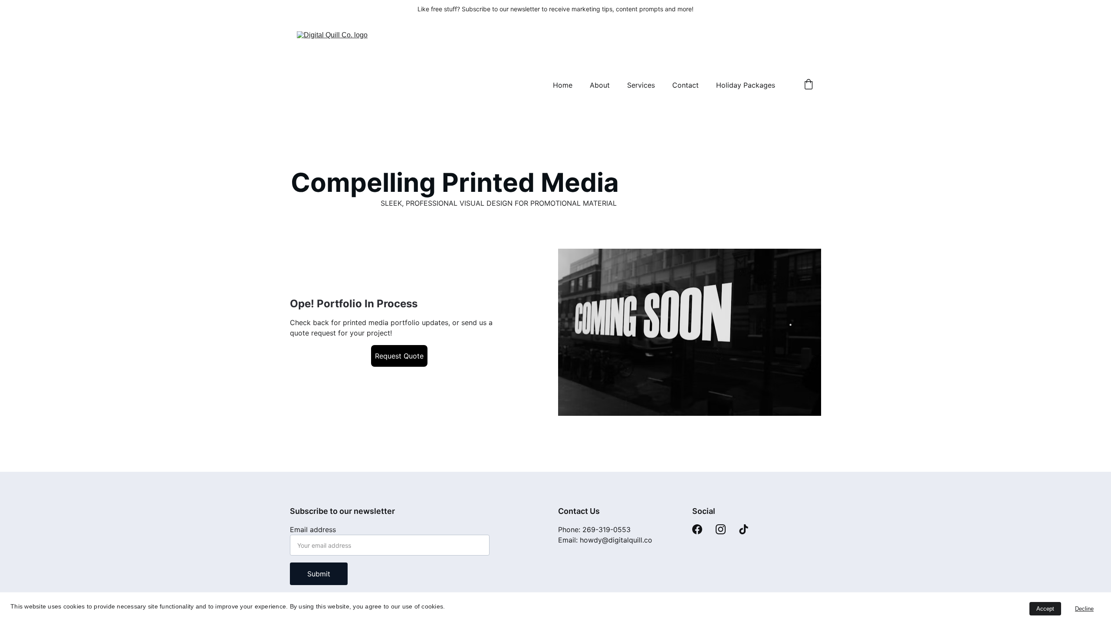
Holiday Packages (745, 85)
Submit (318, 573)
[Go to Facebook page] (697, 529)
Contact (685, 85)
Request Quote (399, 356)
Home (562, 85)
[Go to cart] (808, 85)
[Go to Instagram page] (721, 529)
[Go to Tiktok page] (744, 529)
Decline (1084, 608)
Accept (1045, 608)
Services (641, 85)
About (600, 85)
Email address (313, 529)
